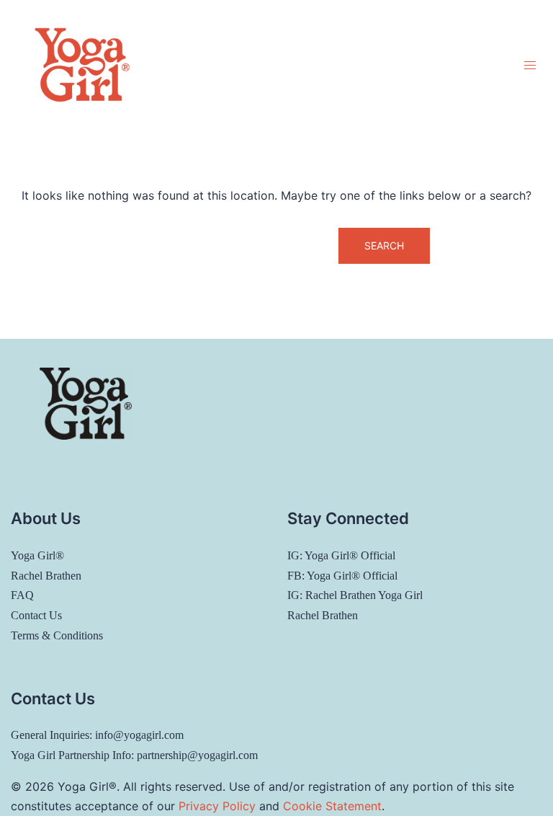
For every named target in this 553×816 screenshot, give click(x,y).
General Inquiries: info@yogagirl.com (97, 735)
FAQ (22, 595)
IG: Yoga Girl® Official (341, 555)
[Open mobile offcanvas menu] (530, 65)
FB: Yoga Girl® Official (342, 575)
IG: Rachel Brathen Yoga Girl (355, 595)
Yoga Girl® (37, 555)
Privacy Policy (217, 806)
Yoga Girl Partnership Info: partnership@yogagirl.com (134, 755)
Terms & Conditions (57, 635)
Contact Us (36, 615)
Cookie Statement (332, 806)
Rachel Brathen (46, 575)
